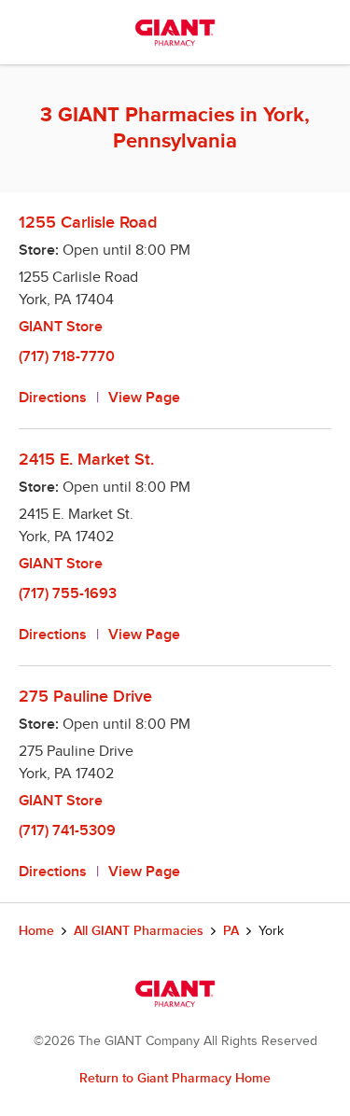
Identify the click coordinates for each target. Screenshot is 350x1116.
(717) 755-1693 (68, 594)
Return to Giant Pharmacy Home (175, 1078)
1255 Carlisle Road (88, 222)
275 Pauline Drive (85, 696)
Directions (53, 398)
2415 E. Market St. (86, 459)
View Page (144, 398)
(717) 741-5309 (67, 831)
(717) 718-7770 (67, 357)
